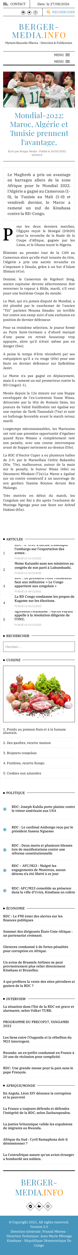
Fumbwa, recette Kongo (25, 763)
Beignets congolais (22, 753)
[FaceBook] (23, 13)
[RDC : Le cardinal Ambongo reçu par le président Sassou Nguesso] (4, 830)
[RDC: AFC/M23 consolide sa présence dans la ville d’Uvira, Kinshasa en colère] (4, 891)
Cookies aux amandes (24, 773)
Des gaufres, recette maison (29, 743)
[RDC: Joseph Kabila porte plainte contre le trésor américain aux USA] (4, 809)
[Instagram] (35, 13)
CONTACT (18, 4)
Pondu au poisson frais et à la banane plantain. (34, 731)
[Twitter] (29, 13)
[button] (62, 55)
